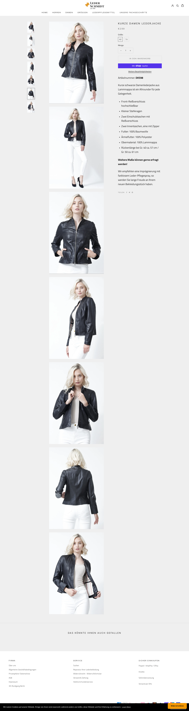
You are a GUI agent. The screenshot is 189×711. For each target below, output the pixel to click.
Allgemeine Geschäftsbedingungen (22, 669)
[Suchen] (177, 5)
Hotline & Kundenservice (83, 682)
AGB (10, 677)
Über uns (12, 665)
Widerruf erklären (177, 706)
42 (120, 39)
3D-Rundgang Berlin (17, 686)
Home (45, 12)
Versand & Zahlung (80, 677)
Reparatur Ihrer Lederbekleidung (86, 669)
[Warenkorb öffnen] (182, 5)
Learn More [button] (126, 707)
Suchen (76, 665)
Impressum (13, 682)
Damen (69, 12)
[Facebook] (126, 192)
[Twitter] (129, 192)
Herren (56, 12)
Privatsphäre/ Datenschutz (19, 673)
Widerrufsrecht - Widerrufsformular (87, 673)
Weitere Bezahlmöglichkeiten (139, 71)
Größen (83, 12)
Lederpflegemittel (103, 12)
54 (127, 39)
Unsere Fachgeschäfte (133, 12)
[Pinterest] (132, 192)
